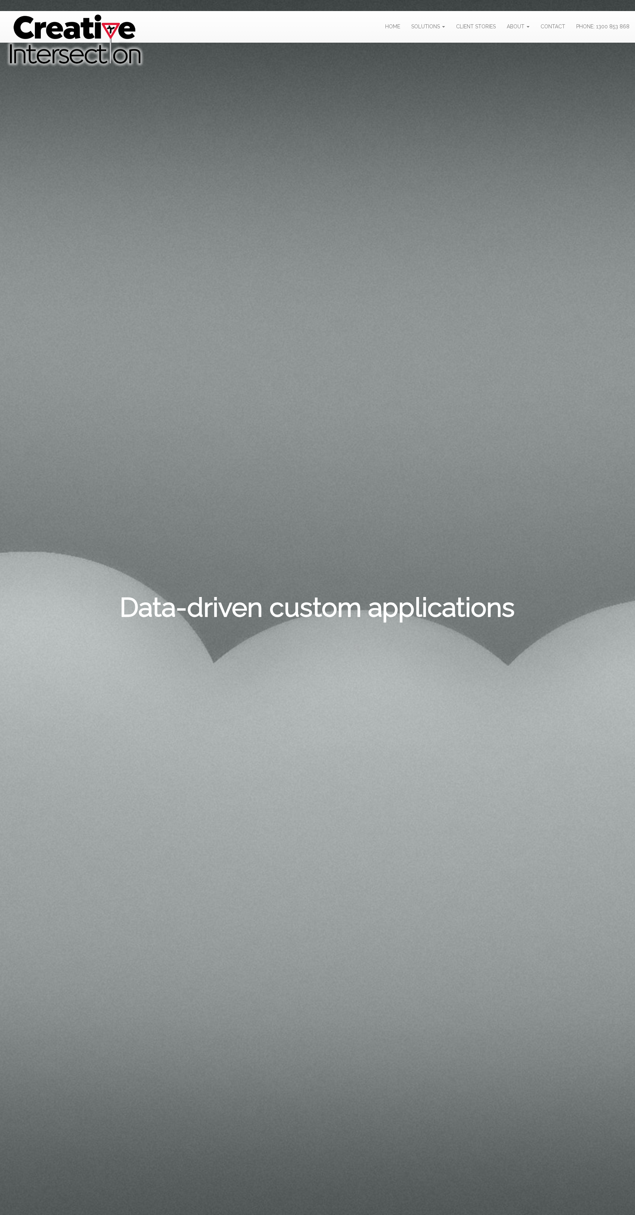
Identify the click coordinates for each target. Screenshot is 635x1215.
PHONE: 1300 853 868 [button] (602, 26)
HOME (392, 26)
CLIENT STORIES (476, 26)
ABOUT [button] (516, 26)
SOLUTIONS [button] (426, 26)
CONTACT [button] (553, 26)
